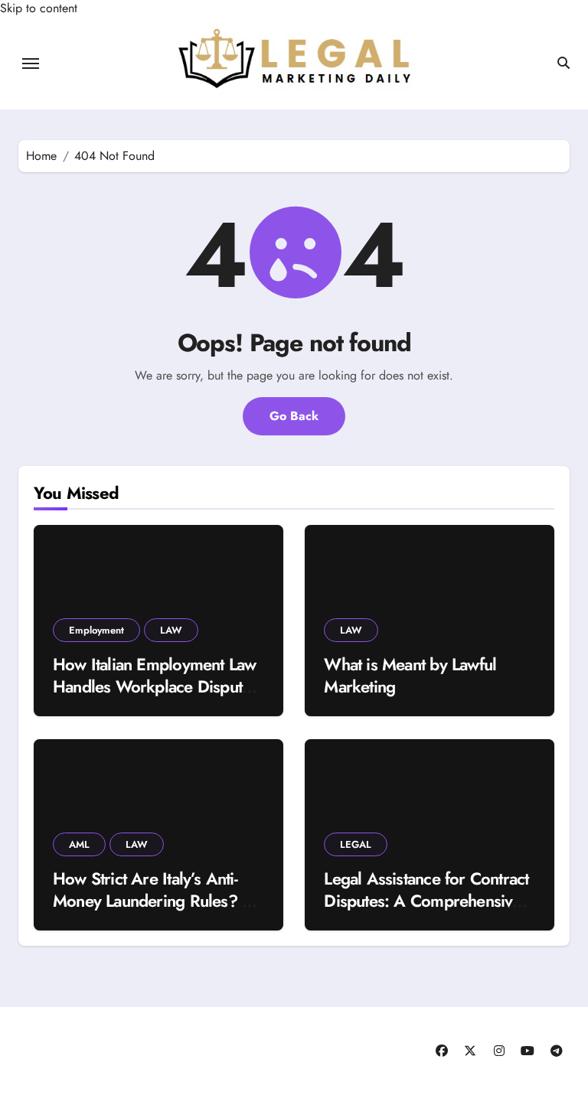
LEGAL (355, 844)
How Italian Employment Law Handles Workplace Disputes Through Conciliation (155, 686)
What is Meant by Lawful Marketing (410, 675)
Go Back (294, 416)
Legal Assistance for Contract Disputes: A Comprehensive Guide (426, 900)
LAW (171, 630)
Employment (96, 630)
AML (79, 844)
